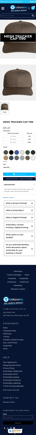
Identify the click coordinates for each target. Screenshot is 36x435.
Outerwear (11, 282)
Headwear (18, 285)
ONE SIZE (6, 167)
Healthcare (24, 282)
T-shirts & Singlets (14, 275)
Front (4, 112)
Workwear (18, 271)
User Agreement (10, 362)
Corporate (12, 278)
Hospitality (23, 278)
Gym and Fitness (10, 343)
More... (5, 349)
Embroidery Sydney (11, 377)
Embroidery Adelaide (12, 383)
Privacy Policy (9, 368)
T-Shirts (6, 337)
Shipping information (12, 365)
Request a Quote (18, 289)
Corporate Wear (9, 331)
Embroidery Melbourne (12, 371)
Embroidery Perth (10, 374)
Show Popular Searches (11, 390)
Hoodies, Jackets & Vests (13, 340)
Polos (27, 275)
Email (5, 414)
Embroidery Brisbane (12, 380)
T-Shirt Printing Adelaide (13, 386)
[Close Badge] (21, 429)
